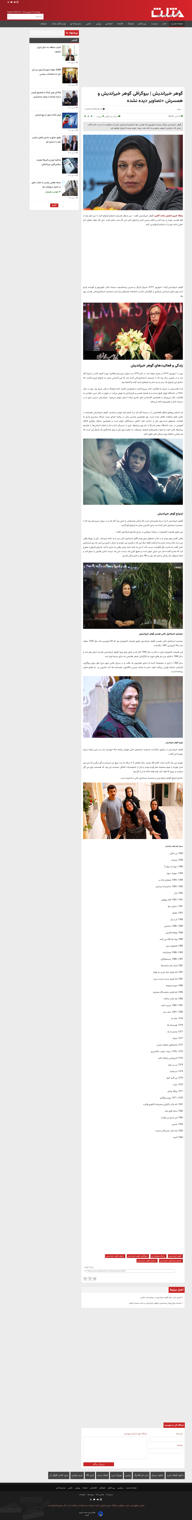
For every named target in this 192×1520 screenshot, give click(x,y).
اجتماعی (108, 23)
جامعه (85, 1487)
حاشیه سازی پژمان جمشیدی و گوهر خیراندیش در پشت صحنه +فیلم (155, 1303)
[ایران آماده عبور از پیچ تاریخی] (70, 120)
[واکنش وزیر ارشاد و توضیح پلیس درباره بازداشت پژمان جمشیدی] (70, 98)
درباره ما (109, 1494)
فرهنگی (102, 1487)
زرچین (128, 1475)
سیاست (154, 23)
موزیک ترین (116, 1475)
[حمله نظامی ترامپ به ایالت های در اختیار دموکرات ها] (70, 188)
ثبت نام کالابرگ (141, 1475)
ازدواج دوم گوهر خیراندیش (170, 1260)
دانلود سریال (158, 1475)
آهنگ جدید (102, 1475)
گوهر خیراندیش (175, 1256)
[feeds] (8, 2)
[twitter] (11, 2)
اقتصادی (93, 1487)
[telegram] (14, 2)
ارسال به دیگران (111, 116)
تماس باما (99, 1494)
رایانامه (180, 1445)
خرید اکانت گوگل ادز (58, 1475)
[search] (10, 16)
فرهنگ (130, 23)
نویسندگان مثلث (59, 23)
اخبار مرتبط (176, 1289)
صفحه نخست (177, 23)
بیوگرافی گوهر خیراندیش (137, 1256)
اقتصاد (120, 23)
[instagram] (17, 2)
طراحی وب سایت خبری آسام (87, 1514)
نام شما (179, 1433)
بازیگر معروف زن (158, 1256)
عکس (89, 23)
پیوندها (90, 1494)
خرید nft (90, 1475)
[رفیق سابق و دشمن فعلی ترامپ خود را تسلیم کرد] (70, 143)
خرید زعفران (77, 1475)
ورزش (98, 23)
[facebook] (85, 1279)
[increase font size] (91, 116)
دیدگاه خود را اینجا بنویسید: (135, 1433)
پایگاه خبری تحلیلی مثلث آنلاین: (168, 216)
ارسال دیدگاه (98, 1464)
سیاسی (120, 1487)
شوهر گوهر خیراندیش (115, 1256)
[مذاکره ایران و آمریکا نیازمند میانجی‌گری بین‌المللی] (70, 165)
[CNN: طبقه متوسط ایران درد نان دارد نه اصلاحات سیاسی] (70, 75)
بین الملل (142, 23)
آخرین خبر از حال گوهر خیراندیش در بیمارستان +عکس (160, 1297)
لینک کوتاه (88, 1267)
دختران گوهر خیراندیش (146, 1260)
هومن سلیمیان (52, 192)
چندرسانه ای (76, 23)
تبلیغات (43, 23)
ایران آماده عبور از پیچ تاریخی (48, 115)
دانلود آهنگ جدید (175, 1475)
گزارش (74, 40)
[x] (90, 1279)
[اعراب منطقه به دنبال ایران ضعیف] (70, 53)
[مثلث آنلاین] (168, 12)
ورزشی (77, 1487)
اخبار (164, 23)
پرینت (99, 116)
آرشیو (54, 205)
